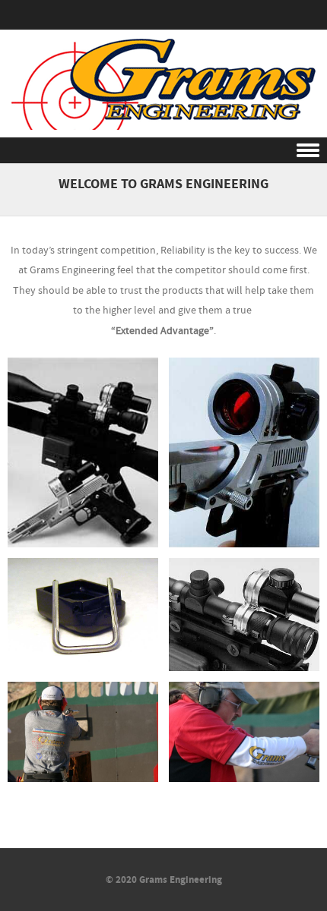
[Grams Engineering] (163, 127)
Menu (163, 150)
